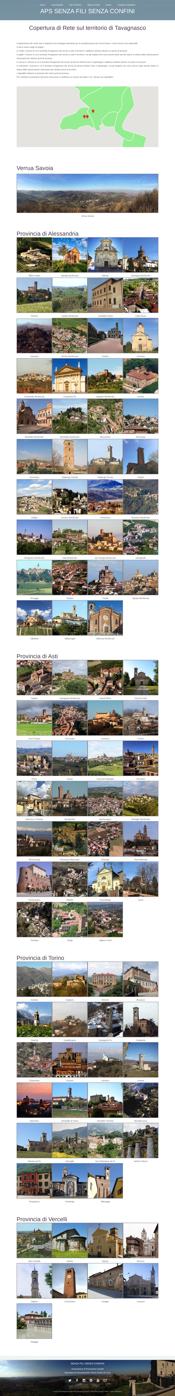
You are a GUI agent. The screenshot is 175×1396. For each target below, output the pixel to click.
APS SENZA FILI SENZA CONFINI (87, 11)
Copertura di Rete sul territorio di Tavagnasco (87, 28)
